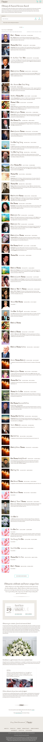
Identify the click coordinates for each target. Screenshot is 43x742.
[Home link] (5, 2)
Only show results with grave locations (11, 22)
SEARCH (4, 16)
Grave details (12, 104)
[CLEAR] (35, 18)
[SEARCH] (39, 18)
